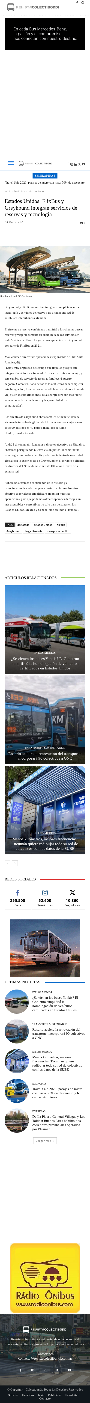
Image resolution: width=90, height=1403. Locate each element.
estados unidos (43, 524)
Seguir (45, 890)
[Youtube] (83, 164)
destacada (23, 524)
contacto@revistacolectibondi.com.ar (45, 1358)
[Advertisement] (45, 102)
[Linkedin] (76, 164)
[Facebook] (77, 3)
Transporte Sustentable (44, 747)
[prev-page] (7, 863)
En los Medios (44, 652)
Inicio (8, 191)
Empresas (38, 1111)
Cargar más (43, 1141)
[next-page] (15, 863)
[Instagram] (82, 3)
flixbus (61, 524)
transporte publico (58, 531)
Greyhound (13, 531)
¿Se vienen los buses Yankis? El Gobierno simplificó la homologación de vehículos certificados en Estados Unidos (45, 663)
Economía (39, 1083)
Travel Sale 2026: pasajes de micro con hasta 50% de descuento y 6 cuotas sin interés (45, 184)
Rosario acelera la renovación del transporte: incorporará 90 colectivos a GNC (58, 1034)
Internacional (36, 191)
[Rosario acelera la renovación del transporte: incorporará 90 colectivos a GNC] (45, 719)
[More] (67, 235)
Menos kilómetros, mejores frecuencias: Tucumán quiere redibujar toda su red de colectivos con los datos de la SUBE (45, 844)
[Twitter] (79, 164)
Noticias (19, 191)
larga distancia (33, 531)
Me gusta (18, 890)
